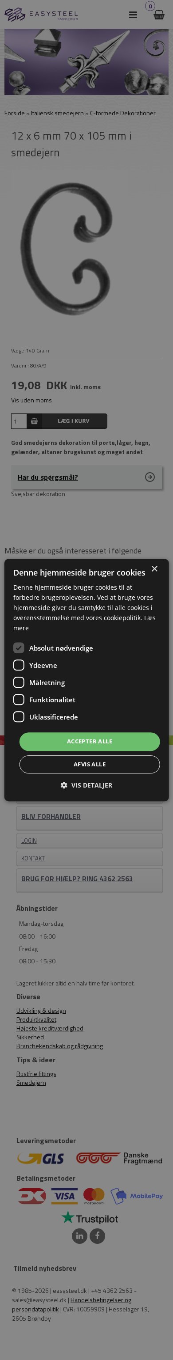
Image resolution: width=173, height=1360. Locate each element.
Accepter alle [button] (89, 742)
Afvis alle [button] (90, 764)
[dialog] (86, 680)
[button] (86, 785)
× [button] (154, 569)
